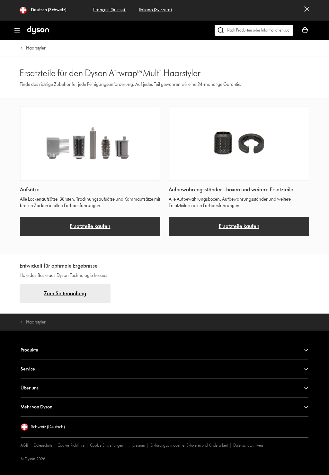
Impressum (137, 445)
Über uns (30, 388)
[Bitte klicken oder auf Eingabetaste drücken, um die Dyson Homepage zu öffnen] (38, 33)
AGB (24, 445)
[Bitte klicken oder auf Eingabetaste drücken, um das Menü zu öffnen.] (17, 30)
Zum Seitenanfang (65, 293)
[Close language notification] (306, 10)
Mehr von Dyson (36, 407)
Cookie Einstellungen (106, 445)
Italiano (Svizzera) (155, 10)
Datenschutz (43, 445)
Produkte (29, 350)
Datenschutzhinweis (248, 445)
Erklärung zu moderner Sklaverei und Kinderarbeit (189, 445)
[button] (43, 427)
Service (28, 369)
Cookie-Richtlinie (71, 445)
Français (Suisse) (109, 10)
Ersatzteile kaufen (90, 226)
